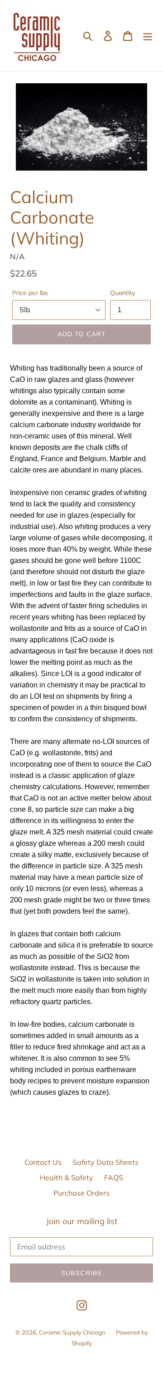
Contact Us (43, 1162)
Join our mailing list (81, 1221)
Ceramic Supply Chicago (72, 1332)
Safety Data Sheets (105, 1162)
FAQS (113, 1177)
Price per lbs (30, 293)
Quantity (122, 293)
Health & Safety (66, 1177)
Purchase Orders (81, 1192)
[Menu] (148, 35)
